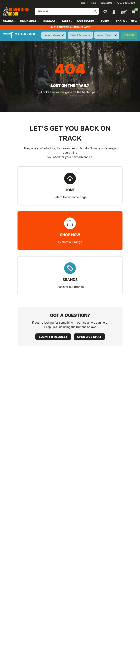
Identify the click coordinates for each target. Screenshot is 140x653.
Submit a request (53, 337)
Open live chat (89, 337)
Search (129, 35)
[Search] (95, 11)
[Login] (114, 11)
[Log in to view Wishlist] (106, 11)
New (134, 21)
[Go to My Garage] (123, 11)
